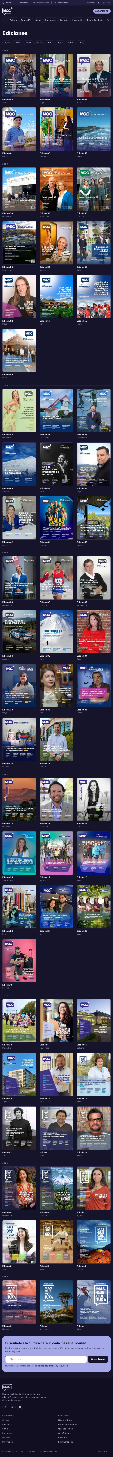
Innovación (77, 20)
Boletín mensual (65, 1442)
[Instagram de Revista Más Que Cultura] (104, 3)
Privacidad (63, 1437)
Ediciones (24, 2)
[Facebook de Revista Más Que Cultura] (99, 3)
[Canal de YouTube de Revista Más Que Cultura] (109, 3)
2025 (17, 43)
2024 (28, 43)
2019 (81, 43)
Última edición (65, 1420)
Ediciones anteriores (67, 1424)
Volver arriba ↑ (104, 1451)
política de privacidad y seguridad (53, 1366)
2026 (7, 43)
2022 (49, 43)
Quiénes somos (42, 2)
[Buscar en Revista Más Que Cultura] (5, 20)
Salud (38, 20)
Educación (26, 20)
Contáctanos (62, 2)
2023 (39, 43)
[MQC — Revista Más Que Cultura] (7, 11)
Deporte (64, 20)
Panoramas (50, 20)
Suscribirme (98, 1359)
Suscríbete (101, 11)
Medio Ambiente (95, 20)
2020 (70, 43)
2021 (60, 43)
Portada (9, 2)
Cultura (13, 20)
